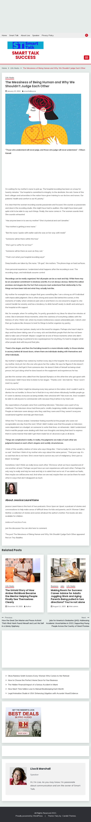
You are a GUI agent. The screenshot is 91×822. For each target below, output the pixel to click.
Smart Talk (13, 35)
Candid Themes (69, 816)
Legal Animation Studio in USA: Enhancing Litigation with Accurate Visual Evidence (43, 693)
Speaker (35, 35)
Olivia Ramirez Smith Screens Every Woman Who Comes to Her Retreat (38, 676)
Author (28, 606)
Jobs (62, 586)
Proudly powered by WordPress (29, 816)
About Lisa (25, 35)
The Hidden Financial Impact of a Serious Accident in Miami (33, 684)
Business (54, 586)
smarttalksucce (30, 91)
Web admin (73, 606)
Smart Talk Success (25, 55)
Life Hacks (9, 78)
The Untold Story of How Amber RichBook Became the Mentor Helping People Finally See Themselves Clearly (21, 596)
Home (4, 35)
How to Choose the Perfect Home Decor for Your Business (33, 680)
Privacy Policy (48, 35)
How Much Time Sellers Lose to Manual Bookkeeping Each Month (36, 689)
